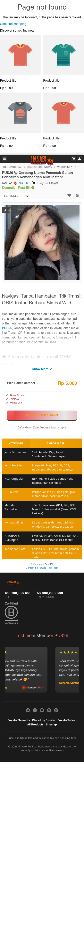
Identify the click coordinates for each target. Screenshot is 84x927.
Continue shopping (13, 23)
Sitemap (51, 724)
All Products (35, 724)
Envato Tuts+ (66, 720)
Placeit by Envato (43, 720)
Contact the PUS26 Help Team (42, 567)
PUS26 (23, 183)
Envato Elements (18, 720)
